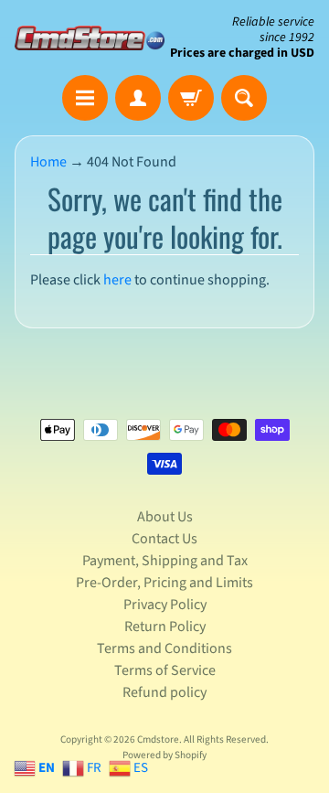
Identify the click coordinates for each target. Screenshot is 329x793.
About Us (165, 517)
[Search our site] (244, 98)
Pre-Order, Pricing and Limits (164, 583)
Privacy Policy (165, 605)
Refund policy (164, 692)
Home (48, 162)
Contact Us (164, 539)
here (117, 280)
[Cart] (191, 98)
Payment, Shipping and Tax (165, 561)
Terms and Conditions (164, 648)
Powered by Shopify (164, 755)
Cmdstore (158, 739)
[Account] (138, 98)
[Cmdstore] (89, 38)
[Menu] (85, 98)
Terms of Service (165, 670)
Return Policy (165, 626)
